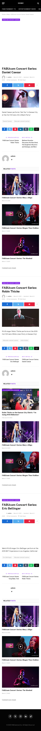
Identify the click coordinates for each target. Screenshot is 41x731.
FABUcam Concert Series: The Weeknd (17, 258)
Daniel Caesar (7, 121)
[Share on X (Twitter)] (18, 85)
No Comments (12, 80)
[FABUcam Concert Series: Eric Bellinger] (20, 535)
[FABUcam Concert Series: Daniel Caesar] (20, 99)
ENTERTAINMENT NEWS (27, 9)
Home (3, 14)
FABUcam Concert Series (11, 19)
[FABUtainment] (20, 3)
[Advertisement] (20, 43)
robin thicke (24, 340)
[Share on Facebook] (7, 85)
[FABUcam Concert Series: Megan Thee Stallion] (20, 214)
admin (10, 77)
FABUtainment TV (9, 9)
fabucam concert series (21, 121)
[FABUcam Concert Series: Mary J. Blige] (20, 184)
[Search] (38, 3)
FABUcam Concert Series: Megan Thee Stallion (20, 228)
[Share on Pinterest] (29, 85)
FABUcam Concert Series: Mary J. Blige (17, 198)
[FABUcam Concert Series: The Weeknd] (20, 245)
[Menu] (3, 3)
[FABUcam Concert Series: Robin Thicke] (20, 318)
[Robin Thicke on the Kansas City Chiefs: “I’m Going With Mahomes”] (20, 399)
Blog (8, 14)
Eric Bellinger (7, 557)
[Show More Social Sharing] (37, 85)
